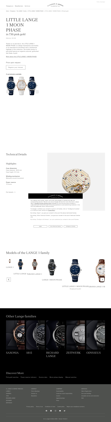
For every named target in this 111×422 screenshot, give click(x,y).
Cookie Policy (51, 210)
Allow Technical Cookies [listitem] (55, 226)
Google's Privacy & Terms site (43, 203)
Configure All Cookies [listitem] (70, 226)
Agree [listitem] (40, 226)
